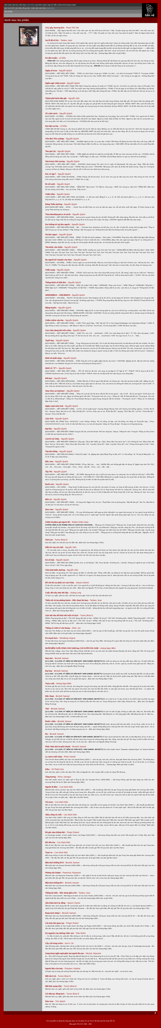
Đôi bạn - (49, 378)
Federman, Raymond (72, 873)
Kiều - (48, 769)
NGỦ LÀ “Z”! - (51, 368)
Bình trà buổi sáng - (54, 358)
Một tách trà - (51, 976)
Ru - (47, 734)
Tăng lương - (51, 777)
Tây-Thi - (49, 472)
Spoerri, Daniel (73, 903)
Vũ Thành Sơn (57, 769)
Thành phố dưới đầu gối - (56, 98)
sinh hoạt (7, 5)
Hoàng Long (75, 593)
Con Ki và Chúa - (53, 439)
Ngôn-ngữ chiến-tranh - (56, 83)
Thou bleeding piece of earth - (58, 214)
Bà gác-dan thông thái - (55, 832)
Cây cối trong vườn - (54, 943)
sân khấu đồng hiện (22, 8)
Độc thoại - (50, 696)
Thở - (47, 709)
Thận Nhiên (81, 933)
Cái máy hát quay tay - (55, 923)
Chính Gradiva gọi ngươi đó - (58, 522)
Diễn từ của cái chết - (55, 547)
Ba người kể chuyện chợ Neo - (59, 260)
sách (45, 5)
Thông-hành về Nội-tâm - (56, 282)
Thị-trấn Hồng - (52, 451)
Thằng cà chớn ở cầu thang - (58, 628)
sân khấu (8, 12)
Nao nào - (49, 658)
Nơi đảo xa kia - (52, 126)
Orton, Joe (76, 628)
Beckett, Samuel (62, 658)
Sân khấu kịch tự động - (56, 903)
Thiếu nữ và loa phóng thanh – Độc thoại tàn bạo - (67, 600)
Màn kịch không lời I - (55, 883)
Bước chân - (51, 721)
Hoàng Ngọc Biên (108, 648)
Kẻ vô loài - (50, 560)
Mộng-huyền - (51, 308)
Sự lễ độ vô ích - (52, 40)
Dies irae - (50, 1001)
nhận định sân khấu (38, 8)
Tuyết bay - (50, 340)
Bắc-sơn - (50, 461)
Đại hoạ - (49, 671)
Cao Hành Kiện (66, 787)
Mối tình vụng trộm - (54, 986)
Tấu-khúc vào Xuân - (54, 247)
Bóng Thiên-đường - (54, 204)
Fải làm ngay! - (52, 234)
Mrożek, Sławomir (93, 953)
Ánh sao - (49, 540)
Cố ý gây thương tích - (55, 28)
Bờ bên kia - (51, 842)
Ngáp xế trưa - (52, 71)
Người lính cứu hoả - (54, 968)
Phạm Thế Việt (72, 28)
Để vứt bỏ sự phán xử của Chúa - (60, 583)
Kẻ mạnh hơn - (52, 638)
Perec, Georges (64, 777)
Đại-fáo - (49, 429)
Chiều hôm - (50, 194)
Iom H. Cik (69, 943)
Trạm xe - (49, 852)
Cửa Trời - (50, 419)
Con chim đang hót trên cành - (58, 330)
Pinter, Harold (69, 757)
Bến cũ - (49, 499)
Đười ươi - (50, 484)
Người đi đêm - (52, 787)
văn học (15, 5)
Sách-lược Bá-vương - (55, 161)
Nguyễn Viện (74, 98)
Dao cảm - (50, 509)
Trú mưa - (49, 802)
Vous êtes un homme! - (55, 391)
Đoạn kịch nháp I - (53, 913)
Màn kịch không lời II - (55, 863)
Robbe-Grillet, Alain (80, 522)
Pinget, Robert (73, 832)
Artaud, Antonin (82, 583)
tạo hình (39, 5)
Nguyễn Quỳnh (65, 71)
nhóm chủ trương (64, 5)
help (73, 5)
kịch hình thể (9, 8)
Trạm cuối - (50, 683)
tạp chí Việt (52, 5)
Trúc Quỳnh (60, 1001)
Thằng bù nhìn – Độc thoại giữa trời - (61, 893)
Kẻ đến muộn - (52, 58)
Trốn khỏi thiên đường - (56, 570)
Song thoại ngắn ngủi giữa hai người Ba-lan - (65, 953)
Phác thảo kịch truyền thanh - (58, 747)
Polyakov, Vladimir (72, 968)
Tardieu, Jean (66, 40)
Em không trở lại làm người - (58, 224)
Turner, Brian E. (61, 540)
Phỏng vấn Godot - (53, 873)
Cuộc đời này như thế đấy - (57, 593)
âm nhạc (23, 5)
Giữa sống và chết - (54, 815)
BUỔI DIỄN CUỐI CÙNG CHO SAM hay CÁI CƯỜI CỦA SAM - (72, 648)
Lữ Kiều (62, 58)
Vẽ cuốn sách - (52, 113)
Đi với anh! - (51, 184)
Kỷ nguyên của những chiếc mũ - (60, 933)
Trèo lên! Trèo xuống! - (55, 139)
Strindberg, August (67, 638)
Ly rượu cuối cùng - (54, 757)
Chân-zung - (50, 270)
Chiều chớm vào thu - (55, 320)
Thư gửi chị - (51, 151)
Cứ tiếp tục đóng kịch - (55, 994)
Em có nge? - (51, 174)
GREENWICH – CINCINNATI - (58, 295)
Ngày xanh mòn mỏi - (55, 406)
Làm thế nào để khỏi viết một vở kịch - (62, 615)
